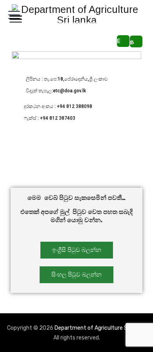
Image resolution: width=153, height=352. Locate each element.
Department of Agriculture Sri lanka (100, 328)
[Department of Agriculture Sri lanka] (76, 14)
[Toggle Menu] (14, 19)
